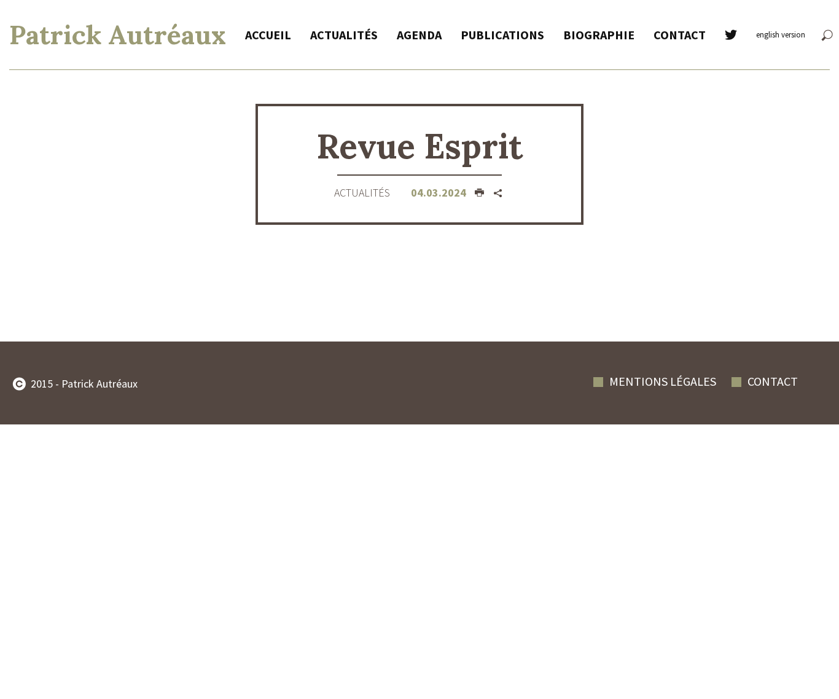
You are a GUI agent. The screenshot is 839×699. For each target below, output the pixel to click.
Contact (680, 34)
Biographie (598, 34)
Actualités (344, 34)
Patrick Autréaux (117, 35)
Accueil (268, 34)
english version (780, 34)
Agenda (419, 34)
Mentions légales (662, 381)
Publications (502, 34)
